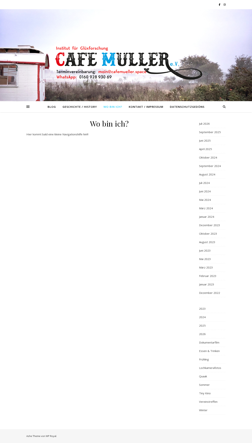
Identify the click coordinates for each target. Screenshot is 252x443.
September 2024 (210, 166)
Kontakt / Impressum (146, 106)
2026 (202, 334)
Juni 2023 (205, 250)
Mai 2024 (205, 200)
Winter (203, 410)
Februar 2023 (207, 276)
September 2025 (210, 132)
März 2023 (206, 267)
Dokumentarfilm (209, 342)
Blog (52, 106)
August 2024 (207, 174)
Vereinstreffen (208, 401)
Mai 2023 (205, 259)
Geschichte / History (80, 106)
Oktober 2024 (208, 157)
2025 (202, 325)
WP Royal (51, 436)
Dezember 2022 (209, 293)
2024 (202, 317)
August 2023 (207, 242)
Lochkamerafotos (210, 368)
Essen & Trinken (209, 351)
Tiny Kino (205, 393)
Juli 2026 (204, 123)
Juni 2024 (205, 191)
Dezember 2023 (209, 225)
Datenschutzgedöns (187, 106)
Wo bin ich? (112, 106)
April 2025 (205, 149)
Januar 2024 (206, 216)
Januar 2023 (206, 284)
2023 (202, 308)
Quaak (203, 376)
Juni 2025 (205, 140)
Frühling (204, 359)
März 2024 (206, 208)
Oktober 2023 (208, 233)
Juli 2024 (204, 183)
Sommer (204, 385)
